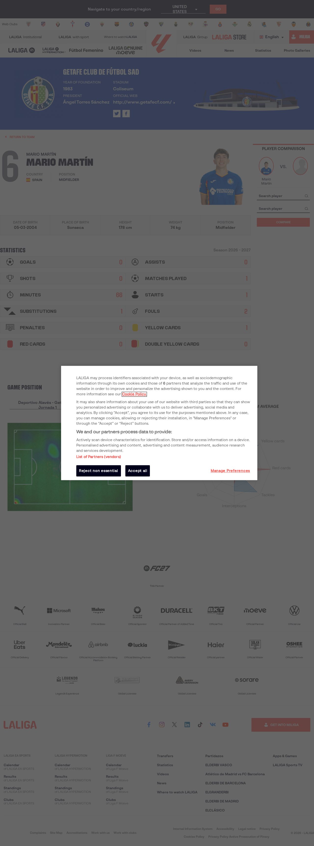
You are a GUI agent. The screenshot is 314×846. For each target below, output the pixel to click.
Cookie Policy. (134, 394)
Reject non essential (98, 471)
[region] (159, 423)
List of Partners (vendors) (98, 457)
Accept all (137, 471)
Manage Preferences (230, 471)
